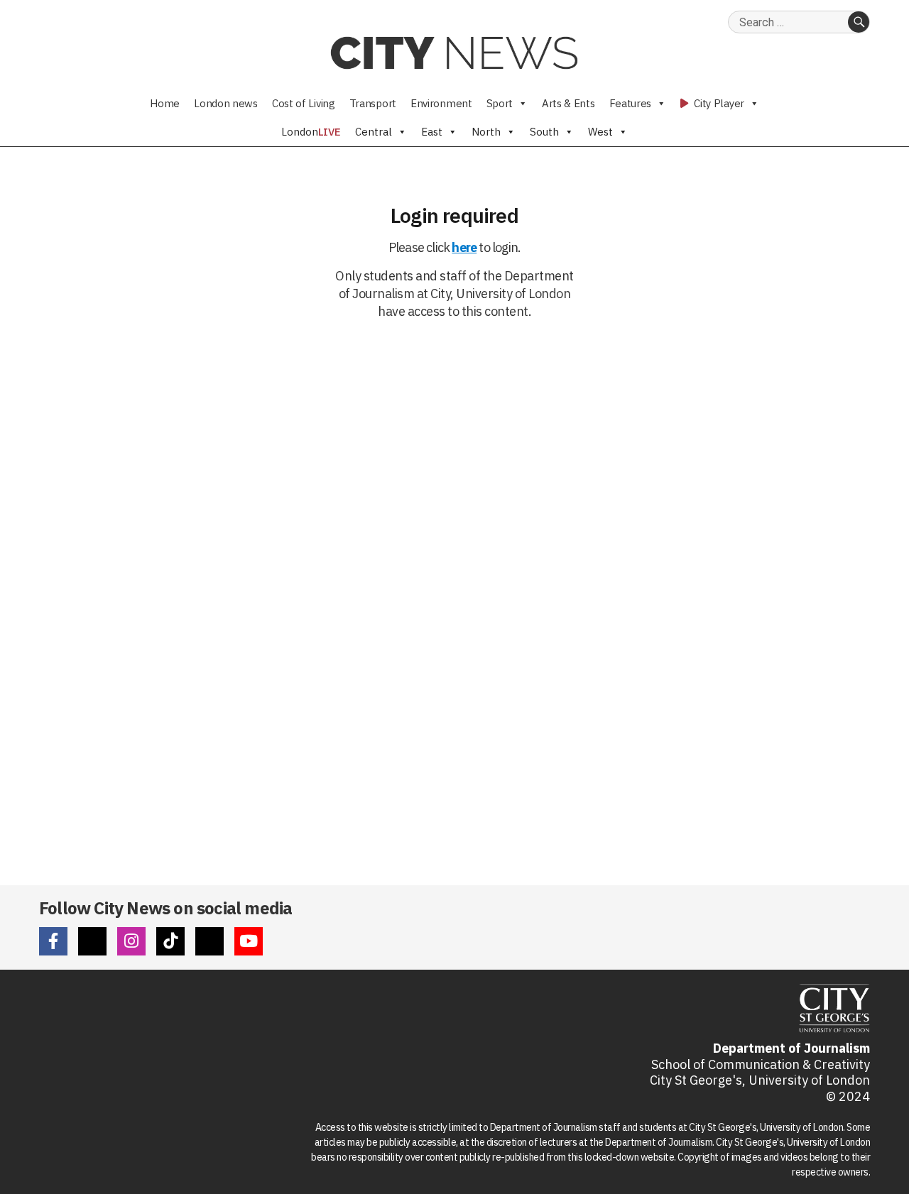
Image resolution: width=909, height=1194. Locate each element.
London (311, 131)
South (544, 131)
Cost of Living (303, 103)
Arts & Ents (568, 103)
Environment (441, 103)
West (600, 131)
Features (630, 103)
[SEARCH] (858, 22)
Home (165, 103)
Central (373, 131)
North (486, 131)
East (431, 131)
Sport (499, 103)
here (464, 247)
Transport (372, 103)
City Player (718, 103)
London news (226, 103)
